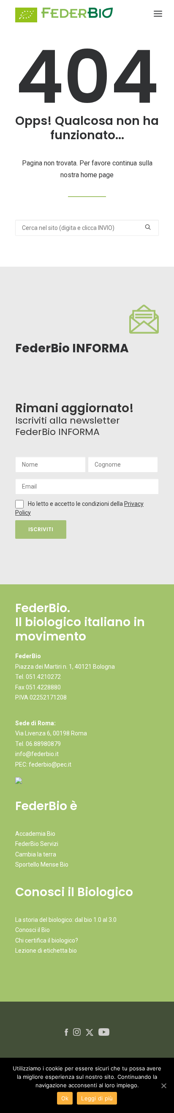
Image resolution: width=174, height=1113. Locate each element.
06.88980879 (43, 743)
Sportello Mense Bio (41, 864)
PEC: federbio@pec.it (43, 764)
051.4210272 (43, 676)
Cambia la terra (35, 854)
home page (97, 175)
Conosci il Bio (32, 930)
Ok (65, 1098)
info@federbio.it (37, 754)
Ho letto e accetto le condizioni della (76, 503)
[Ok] (163, 1085)
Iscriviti (40, 529)
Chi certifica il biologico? (46, 940)
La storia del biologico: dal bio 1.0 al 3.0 (66, 919)
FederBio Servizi (36, 843)
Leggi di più (97, 1098)
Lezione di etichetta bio (46, 950)
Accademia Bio (35, 833)
